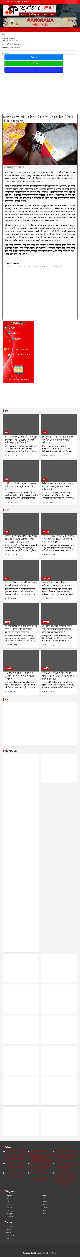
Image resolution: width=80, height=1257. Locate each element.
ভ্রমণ (43, 1199)
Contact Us (10, 1239)
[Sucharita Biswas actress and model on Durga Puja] (15, 1165)
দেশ (6, 578)
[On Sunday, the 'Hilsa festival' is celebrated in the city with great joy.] (65, 1166)
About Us (9, 1227)
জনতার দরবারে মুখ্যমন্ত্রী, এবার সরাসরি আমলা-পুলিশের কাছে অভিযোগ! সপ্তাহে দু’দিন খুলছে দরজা (58, 539)
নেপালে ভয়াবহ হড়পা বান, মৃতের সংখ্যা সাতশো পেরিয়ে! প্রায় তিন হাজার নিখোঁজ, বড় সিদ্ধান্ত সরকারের (21, 629)
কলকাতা (46, 532)
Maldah (11, 266)
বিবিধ (44, 1211)
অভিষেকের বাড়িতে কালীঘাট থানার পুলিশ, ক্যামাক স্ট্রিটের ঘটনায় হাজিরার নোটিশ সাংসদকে (58, 675)
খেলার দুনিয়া (10, 1211)
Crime (18, 266)
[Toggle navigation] (5, 29)
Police (26, 266)
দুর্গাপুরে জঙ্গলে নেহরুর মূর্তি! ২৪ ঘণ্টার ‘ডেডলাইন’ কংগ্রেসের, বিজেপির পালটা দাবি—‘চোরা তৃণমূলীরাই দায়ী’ (21, 439)
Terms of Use (11, 1236)
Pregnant (57, 266)
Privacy (8, 1233)
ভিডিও (44, 1214)
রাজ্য (3, 34)
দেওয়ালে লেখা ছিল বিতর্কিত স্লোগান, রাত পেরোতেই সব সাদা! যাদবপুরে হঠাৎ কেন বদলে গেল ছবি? (57, 629)
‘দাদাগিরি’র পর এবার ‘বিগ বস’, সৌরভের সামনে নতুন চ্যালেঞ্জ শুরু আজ (58, 584)
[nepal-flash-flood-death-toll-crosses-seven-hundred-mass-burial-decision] (21, 614)
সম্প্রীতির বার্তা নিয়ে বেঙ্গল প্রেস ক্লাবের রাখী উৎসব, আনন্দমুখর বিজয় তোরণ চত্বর (20, 486)
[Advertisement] (40, 99)
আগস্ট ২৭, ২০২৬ (48, 502)
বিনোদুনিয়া (47, 578)
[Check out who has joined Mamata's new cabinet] (15, 1174)
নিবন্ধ (44, 1196)
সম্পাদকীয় (9, 668)
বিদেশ (7, 622)
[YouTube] (75, 2)
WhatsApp (34, 63)
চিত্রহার (44, 1208)
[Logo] (29, 7)
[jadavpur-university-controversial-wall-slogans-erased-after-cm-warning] (59, 614)
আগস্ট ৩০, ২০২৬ (11, 455)
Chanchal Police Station (41, 266)
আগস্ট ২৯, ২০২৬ (48, 455)
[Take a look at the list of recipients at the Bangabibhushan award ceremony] (40, 1177)
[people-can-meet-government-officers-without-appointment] (59, 524)
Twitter (34, 70)
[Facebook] (67, 2)
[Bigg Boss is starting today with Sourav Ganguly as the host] (59, 570)
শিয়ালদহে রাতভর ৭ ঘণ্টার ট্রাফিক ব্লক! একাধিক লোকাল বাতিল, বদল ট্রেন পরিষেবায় (58, 439)
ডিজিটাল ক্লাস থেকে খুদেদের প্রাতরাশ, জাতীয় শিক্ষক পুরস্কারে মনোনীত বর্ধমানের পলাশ (58, 486)
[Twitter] (71, 2)
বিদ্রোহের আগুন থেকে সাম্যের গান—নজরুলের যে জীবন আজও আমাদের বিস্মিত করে (19, 675)
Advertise (9, 1230)
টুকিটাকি (45, 1205)
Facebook (34, 57)
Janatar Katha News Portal (46, 1253)
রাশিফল (44, 1202)
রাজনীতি (46, 668)
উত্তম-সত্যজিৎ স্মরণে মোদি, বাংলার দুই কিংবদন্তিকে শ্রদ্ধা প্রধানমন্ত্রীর (21, 584)
